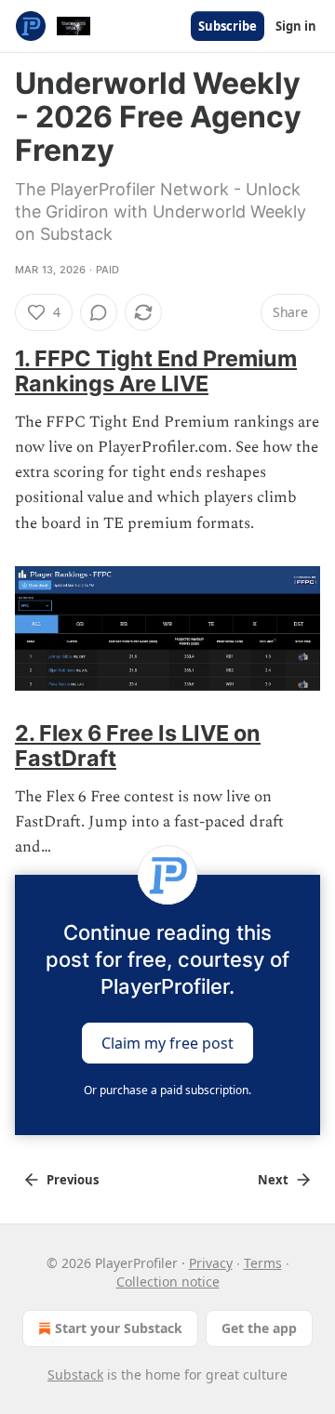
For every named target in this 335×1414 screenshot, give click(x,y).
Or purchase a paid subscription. (167, 1090)
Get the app (259, 1328)
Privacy (211, 1263)
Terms (263, 1263)
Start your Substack (118, 1328)
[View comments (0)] (98, 312)
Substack (75, 1374)
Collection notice (168, 1281)
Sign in (295, 26)
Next (273, 1179)
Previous (73, 1179)
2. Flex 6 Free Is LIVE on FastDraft (138, 746)
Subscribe (227, 26)
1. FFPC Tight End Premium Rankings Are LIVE (156, 371)
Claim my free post (167, 1043)
